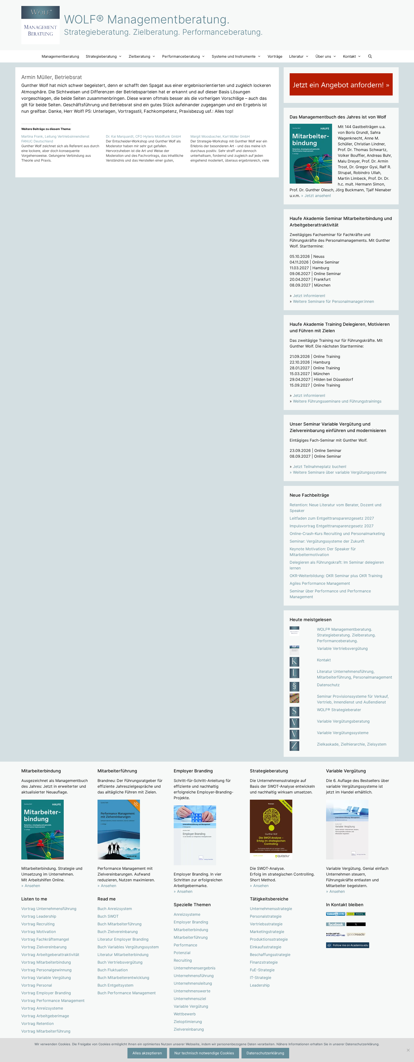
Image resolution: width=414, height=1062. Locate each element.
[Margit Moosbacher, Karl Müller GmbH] (232, 148)
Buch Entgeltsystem (115, 985)
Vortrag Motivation (38, 931)
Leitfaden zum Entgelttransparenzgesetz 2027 (332, 518)
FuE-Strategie (262, 969)
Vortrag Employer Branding (46, 992)
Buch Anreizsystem (115, 908)
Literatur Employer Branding (123, 939)
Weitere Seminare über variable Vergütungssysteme (339, 472)
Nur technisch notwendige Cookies (204, 1053)
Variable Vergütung (191, 1006)
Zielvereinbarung (189, 1029)
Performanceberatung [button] (181, 56)
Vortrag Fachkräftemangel (45, 939)
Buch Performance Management (127, 992)
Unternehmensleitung (193, 983)
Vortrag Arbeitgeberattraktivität (50, 954)
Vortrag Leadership (38, 916)
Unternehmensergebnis (194, 968)
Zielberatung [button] (139, 56)
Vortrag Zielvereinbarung (44, 946)
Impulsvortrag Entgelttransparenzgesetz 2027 (332, 525)
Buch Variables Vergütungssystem (128, 946)
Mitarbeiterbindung (191, 929)
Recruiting (183, 960)
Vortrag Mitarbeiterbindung (46, 962)
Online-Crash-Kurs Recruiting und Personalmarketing (337, 533)
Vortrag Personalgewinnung (46, 969)
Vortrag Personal (36, 985)
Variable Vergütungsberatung (343, 721)
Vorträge (275, 56)
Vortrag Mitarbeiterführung (45, 1031)
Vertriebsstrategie (266, 924)
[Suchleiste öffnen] (370, 56)
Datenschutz (328, 684)
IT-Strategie (260, 977)
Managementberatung (60, 56)
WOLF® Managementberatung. (147, 19)
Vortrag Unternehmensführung (48, 908)
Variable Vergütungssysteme (342, 732)
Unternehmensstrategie (271, 908)
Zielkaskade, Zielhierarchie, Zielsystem (351, 744)
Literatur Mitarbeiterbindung (123, 954)
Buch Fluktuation (113, 969)
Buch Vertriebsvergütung (120, 962)
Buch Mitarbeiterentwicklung (123, 977)
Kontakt (324, 659)
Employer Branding (191, 922)
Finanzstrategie (264, 962)
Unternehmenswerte (192, 991)
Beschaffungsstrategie (270, 954)
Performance (185, 945)
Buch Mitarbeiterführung (120, 924)
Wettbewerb (185, 1013)
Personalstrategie (266, 916)
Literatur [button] (296, 56)
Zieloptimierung (188, 1021)
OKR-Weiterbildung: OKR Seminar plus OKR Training (336, 575)
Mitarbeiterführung (191, 937)
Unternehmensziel (190, 998)
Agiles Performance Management (320, 583)
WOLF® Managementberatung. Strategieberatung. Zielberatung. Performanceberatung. (346, 635)
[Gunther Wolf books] (356, 935)
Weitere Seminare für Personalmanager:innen (333, 301)
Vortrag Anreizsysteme (42, 1008)
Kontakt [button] (349, 56)
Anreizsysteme (187, 914)
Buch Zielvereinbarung (118, 931)
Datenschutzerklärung (265, 1053)
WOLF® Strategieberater (339, 709)
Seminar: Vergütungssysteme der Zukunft (327, 541)
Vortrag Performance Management (53, 1000)
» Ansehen (30, 885)
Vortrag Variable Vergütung (46, 977)
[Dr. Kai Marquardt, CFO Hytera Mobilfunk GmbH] (148, 148)
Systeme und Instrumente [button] (234, 56)
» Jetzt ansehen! (316, 195)
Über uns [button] (323, 56)
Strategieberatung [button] (101, 56)
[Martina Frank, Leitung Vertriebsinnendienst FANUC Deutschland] (63, 148)
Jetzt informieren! (309, 295)
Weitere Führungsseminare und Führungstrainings (337, 401)
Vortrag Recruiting (38, 924)
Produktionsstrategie (269, 939)
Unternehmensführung (194, 975)
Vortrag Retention (37, 1023)
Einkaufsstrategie (265, 946)
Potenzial (182, 952)
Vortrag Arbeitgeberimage (45, 1015)
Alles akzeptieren (147, 1053)
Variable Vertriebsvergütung (342, 648)
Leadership (260, 985)
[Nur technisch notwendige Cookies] (408, 1050)
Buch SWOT (108, 916)
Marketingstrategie (267, 931)
